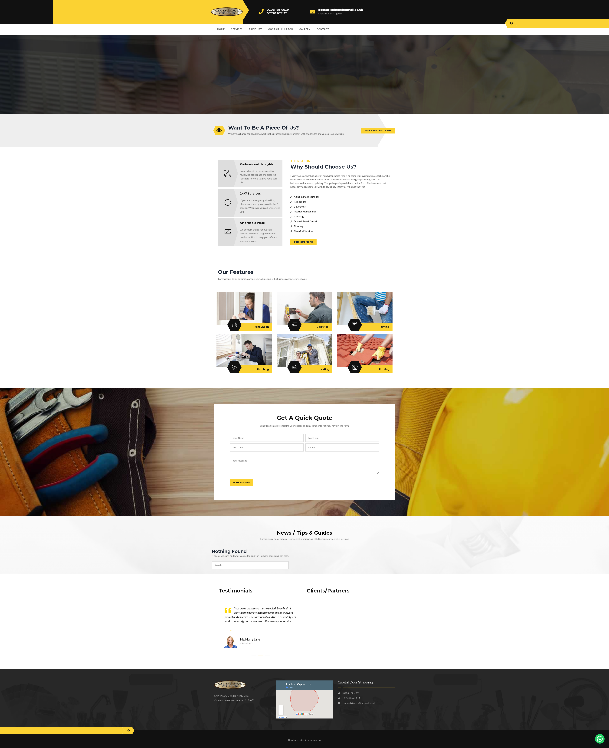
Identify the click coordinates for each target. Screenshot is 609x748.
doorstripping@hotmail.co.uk (340, 10)
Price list (255, 29)
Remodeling (300, 201)
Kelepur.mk (315, 740)
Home (221, 29)
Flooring (298, 226)
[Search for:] (250, 563)
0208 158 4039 (278, 10)
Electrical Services (303, 231)
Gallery (304, 29)
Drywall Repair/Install (305, 221)
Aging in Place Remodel (306, 196)
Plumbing (299, 216)
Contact (323, 29)
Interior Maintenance (305, 211)
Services (236, 29)
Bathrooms (300, 206)
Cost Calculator (280, 29)
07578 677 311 (277, 13)
